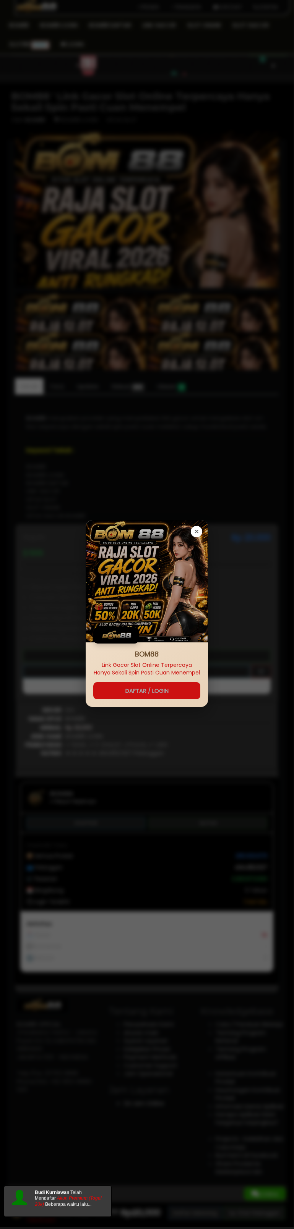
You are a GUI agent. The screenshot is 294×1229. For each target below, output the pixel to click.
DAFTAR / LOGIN (147, 691)
